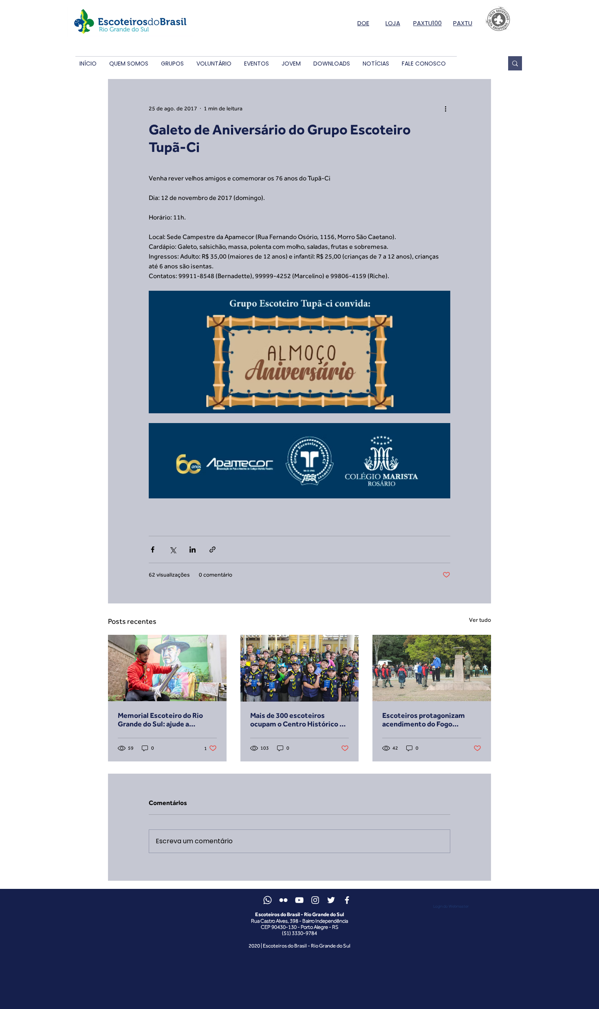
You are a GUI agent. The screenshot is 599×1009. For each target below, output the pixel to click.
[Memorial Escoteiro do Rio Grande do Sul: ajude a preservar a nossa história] (167, 668)
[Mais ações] (445, 108)
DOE (363, 23)
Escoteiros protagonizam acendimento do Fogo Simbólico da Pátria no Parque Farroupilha (430, 719)
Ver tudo (480, 619)
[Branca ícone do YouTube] (299, 900)
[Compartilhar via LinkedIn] (192, 549)
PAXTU (462, 23)
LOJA (392, 23)
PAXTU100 (427, 23)
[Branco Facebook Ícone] (347, 900)
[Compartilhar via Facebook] (152, 549)
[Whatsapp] (267, 900)
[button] (128, 64)
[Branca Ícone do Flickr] (283, 900)
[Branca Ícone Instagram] (315, 900)
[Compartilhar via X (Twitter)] (172, 549)
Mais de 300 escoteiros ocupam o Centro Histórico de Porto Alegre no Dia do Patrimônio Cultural (299, 719)
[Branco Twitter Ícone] (331, 900)
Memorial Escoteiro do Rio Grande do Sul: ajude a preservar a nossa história (160, 719)
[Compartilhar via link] (212, 549)
